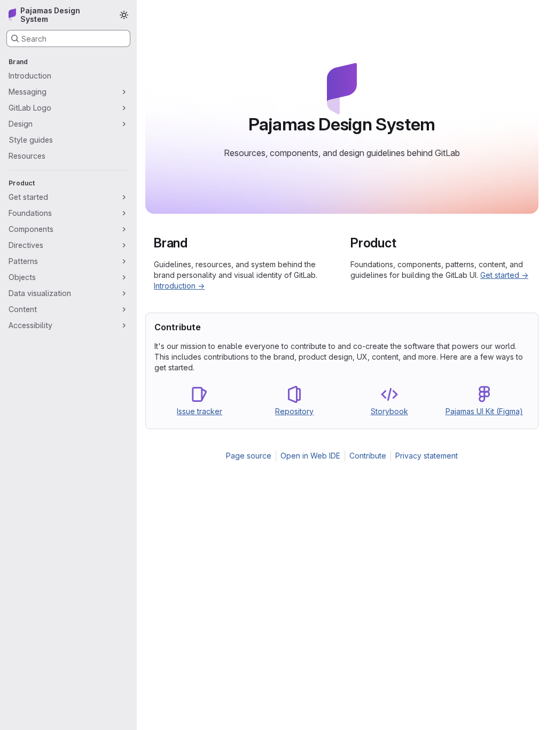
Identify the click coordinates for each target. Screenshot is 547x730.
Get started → (504, 274)
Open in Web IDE (310, 455)
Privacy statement (426, 455)
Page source (248, 455)
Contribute (367, 455)
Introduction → (179, 285)
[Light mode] (123, 15)
